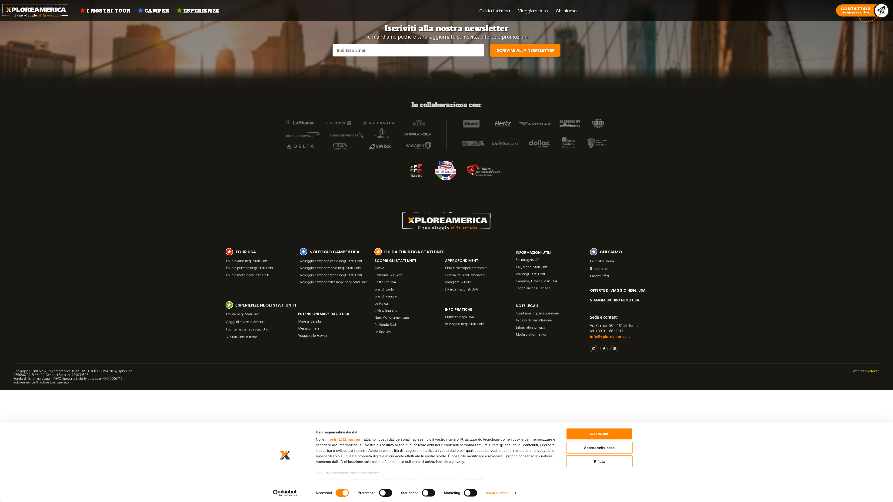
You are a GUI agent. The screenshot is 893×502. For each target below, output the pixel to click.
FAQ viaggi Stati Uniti (532, 266)
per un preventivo (855, 11)
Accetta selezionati (599, 447)
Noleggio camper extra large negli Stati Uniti (333, 282)
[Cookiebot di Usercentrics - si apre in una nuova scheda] (285, 492)
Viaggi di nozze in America (246, 321)
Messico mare (309, 328)
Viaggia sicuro (533, 11)
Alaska (379, 267)
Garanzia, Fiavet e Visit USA (536, 281)
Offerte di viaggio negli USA (618, 290)
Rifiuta (599, 461)
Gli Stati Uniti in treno (241, 336)
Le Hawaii (381, 303)
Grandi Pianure (385, 296)
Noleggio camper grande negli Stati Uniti (331, 275)
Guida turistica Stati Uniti (414, 252)
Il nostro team (601, 268)
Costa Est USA (385, 282)
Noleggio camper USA (335, 252)
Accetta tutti (599, 434)
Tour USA (245, 252)
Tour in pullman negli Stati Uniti (249, 267)
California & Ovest (388, 275)
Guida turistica (494, 11)
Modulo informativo (531, 334)
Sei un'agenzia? (527, 259)
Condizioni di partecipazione (537, 313)
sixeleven (872, 371)
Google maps (614, 348)
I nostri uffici (599, 276)
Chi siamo (566, 11)
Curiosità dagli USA (459, 316)
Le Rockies (382, 331)
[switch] (385, 492)
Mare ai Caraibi (309, 321)
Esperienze (201, 11)
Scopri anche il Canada (533, 288)
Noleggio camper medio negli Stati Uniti (330, 267)
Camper (156, 11)
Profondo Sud (385, 324)
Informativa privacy (530, 327)
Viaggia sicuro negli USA (614, 300)
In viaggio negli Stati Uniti (464, 323)
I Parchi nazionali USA (461, 289)
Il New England (385, 310)
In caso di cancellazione (534, 320)
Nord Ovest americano (391, 317)
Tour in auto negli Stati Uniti (247, 260)
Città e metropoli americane (466, 267)
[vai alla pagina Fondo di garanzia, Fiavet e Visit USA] (416, 170)
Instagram (593, 348)
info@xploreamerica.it (610, 336)
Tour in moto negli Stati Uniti (247, 275)
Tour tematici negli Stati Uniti (247, 329)
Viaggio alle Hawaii (312, 335)
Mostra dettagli (498, 493)
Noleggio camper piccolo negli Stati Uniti (331, 260)
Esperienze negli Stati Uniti (265, 305)
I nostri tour (108, 11)
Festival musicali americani (465, 275)
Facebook (604, 348)
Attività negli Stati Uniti (243, 314)
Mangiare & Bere (458, 282)
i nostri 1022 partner (342, 439)
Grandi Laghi (384, 289)
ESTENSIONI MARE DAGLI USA (323, 313)
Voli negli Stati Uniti (530, 273)
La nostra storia (602, 261)
